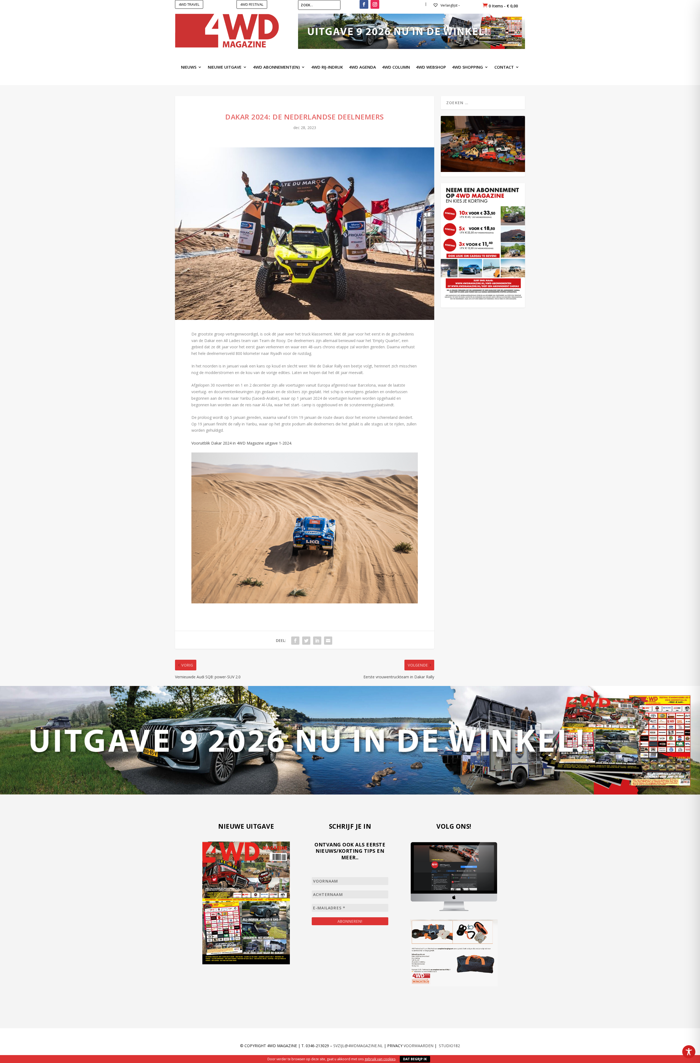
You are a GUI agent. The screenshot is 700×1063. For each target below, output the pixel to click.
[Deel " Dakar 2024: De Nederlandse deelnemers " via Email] (328, 640)
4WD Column (396, 67)
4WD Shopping (467, 67)
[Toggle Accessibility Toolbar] (689, 1052)
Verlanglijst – (450, 5)
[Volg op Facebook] (364, 4)
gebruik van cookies (379, 1059)
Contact (504, 67)
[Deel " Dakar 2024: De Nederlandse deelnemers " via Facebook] (295, 640)
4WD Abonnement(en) (276, 67)
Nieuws (188, 67)
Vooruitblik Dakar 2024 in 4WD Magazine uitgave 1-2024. (241, 443)
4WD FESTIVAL (251, 4)
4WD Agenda (362, 67)
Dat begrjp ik (415, 1059)
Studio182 (449, 1045)
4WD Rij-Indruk (327, 67)
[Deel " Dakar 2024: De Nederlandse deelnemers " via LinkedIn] (317, 640)
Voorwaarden (418, 1045)
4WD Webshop (431, 67)
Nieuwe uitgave (224, 67)
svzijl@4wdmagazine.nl (358, 1045)
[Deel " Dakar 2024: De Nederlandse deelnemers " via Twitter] (306, 640)
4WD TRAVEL (189, 4)
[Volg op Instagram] (375, 4)
